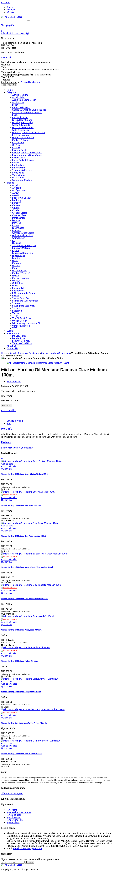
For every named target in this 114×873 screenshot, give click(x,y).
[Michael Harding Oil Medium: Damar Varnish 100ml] (28, 740)
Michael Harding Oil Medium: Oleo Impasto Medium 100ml (24, 599)
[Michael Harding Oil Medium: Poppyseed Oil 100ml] (27, 616)
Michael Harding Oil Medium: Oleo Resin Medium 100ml (23, 536)
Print (9, 423)
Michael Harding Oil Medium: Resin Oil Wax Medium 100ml (24, 474)
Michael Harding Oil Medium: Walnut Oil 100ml (19, 661)
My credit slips (14, 815)
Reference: (6, 386)
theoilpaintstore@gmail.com (27, 848)
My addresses (14, 817)
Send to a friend (15, 421)
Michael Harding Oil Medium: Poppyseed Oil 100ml (21, 630)
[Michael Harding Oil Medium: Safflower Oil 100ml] (27, 678)
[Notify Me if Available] (9, 494)
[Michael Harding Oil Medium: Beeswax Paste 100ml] (27, 491)
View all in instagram (12, 793)
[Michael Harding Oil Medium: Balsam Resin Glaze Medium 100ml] (34, 553)
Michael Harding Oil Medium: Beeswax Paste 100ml (21, 505)
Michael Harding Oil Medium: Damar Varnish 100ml (21, 754)
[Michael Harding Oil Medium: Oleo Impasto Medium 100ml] (31, 585)
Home (4, 353)
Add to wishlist (8, 410)
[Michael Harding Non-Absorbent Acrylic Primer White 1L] (30, 709)
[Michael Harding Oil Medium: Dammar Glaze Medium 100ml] (38, 363)
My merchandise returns (19, 812)
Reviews (6, 442)
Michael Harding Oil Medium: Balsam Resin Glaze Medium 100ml (27, 567)
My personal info (15, 820)
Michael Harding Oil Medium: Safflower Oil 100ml (21, 692)
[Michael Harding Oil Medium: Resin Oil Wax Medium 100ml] (31, 461)
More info (6, 428)
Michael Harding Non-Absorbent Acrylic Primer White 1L (24, 723)
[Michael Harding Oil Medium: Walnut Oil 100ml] (25, 647)
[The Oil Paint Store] (11, 17)
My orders (12, 810)
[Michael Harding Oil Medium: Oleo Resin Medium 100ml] (30, 523)
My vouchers (13, 822)
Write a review (14, 381)
